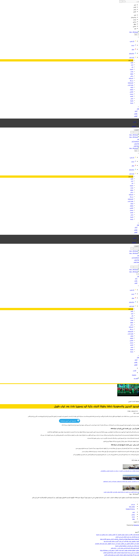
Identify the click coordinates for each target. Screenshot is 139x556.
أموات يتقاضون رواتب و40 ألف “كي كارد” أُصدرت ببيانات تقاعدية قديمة (121, 541)
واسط (131, 101)
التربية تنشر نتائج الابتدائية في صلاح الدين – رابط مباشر (125, 548)
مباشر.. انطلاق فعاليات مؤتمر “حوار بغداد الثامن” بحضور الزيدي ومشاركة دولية (119, 550)
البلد (133, 512)
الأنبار (132, 62)
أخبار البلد (131, 57)
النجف (131, 96)
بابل (132, 67)
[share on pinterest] (129, 398)
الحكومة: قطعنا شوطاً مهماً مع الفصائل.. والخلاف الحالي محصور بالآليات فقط (119, 539)
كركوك (131, 89)
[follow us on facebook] (138, 501)
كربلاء (131, 87)
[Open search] (131, 132)
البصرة (131, 69)
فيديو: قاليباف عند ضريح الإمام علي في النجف (127, 537)
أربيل (132, 65)
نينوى (131, 98)
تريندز (132, 45)
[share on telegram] (131, 398)
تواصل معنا (132, 507)
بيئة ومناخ (131, 53)
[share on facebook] (138, 398)
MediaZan (136, 525)
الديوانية (131, 78)
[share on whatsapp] (133, 398)
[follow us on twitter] (136, 501)
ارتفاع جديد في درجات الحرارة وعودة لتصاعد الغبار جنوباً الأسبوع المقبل (121, 553)
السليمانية (130, 83)
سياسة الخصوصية (130, 509)
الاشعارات (136, 129)
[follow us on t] (133, 501)
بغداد (131, 71)
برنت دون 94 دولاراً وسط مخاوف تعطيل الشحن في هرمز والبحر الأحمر (121, 555)
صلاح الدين (130, 85)
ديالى (131, 76)
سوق (133, 49)
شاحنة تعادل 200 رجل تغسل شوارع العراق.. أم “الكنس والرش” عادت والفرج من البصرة (117, 535)
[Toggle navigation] (136, 132)
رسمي (133, 514)
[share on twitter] (136, 398)
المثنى (131, 92)
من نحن (133, 504)
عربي (135, 522)
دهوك (131, 74)
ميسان (131, 94)
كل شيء (132, 41)
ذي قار (131, 80)
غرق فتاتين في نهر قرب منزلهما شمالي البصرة (127, 546)
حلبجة (131, 103)
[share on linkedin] (134, 398)
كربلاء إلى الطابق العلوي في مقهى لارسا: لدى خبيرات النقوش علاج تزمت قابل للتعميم (117, 544)
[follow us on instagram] (134, 501)
